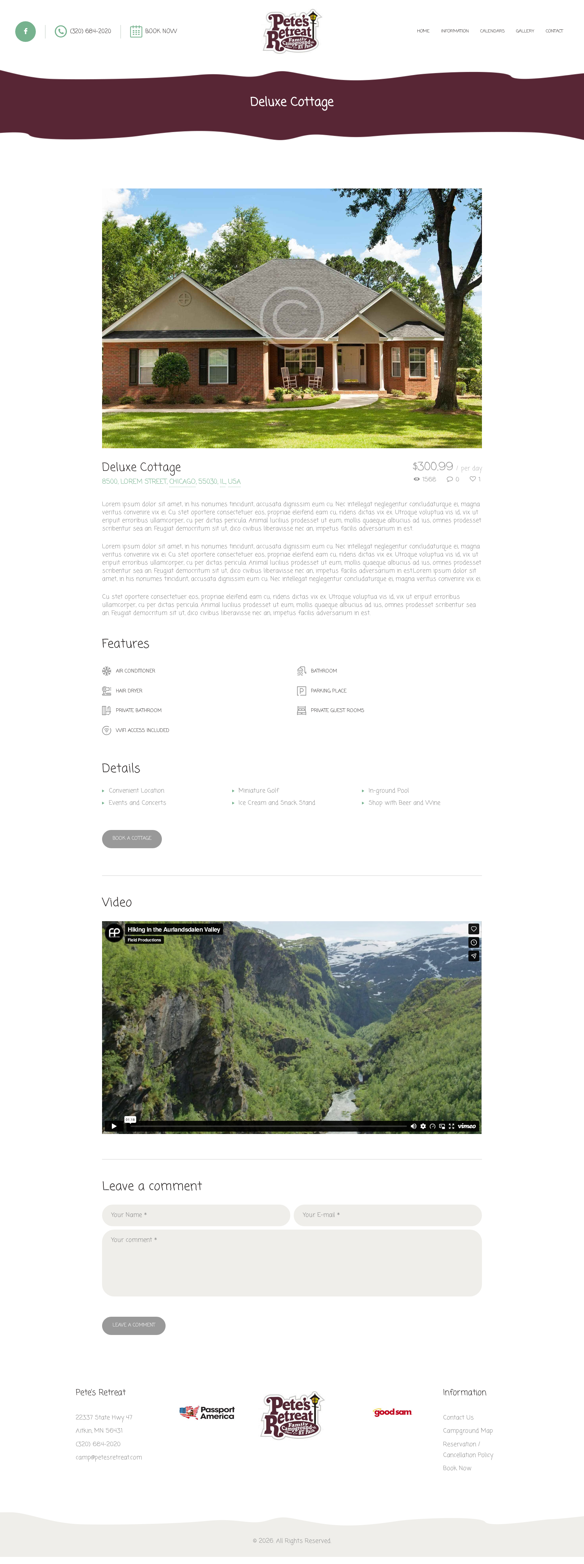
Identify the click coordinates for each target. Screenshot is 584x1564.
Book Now (457, 1468)
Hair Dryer (129, 691)
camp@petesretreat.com (109, 1457)
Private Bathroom (139, 710)
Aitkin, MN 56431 (99, 1431)
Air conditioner (135, 671)
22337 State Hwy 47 (104, 1417)
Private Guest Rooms (337, 710)
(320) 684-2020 (98, 1444)
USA (234, 482)
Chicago (182, 482)
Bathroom (324, 671)
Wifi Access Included (142, 730)
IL (222, 482)
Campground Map (468, 1431)
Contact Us (458, 1417)
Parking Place (328, 691)
